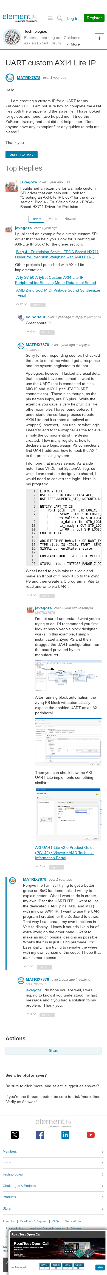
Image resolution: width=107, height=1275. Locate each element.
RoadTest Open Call (26, 1234)
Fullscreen (91, 563)
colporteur (36, 317)
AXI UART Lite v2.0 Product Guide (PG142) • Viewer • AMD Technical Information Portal (65, 852)
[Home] (20, 18)
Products (9, 1197)
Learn (7, 1163)
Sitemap (76, 1228)
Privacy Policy (14, 1228)
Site (50, 18)
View (100, 1267)
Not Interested (18, 1267)
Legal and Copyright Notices (47, 1228)
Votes (53, 219)
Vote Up (17, 304)
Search (59, 18)
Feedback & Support (33, 1221)
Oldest (36, 219)
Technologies (35, 31)
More (75, 44)
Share (53, 1051)
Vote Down (25, 304)
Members (10, 1151)
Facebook (40, 1135)
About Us (9, 1221)
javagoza (29, 182)
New (99, 37)
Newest (70, 219)
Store (7, 1208)
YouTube (91, 1135)
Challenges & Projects (19, 1186)
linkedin (65, 1135)
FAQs (55, 1221)
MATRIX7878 (28, 77)
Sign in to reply (21, 154)
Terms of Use (73, 1221)
